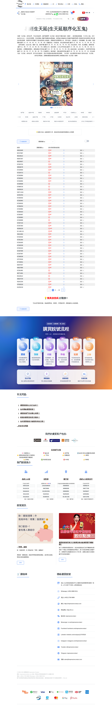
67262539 (20, 245)
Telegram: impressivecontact (69, 653)
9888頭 (65, 112)
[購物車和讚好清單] (72, 13)
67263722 (20, 164)
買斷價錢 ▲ (40, 147)
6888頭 (93, 117)
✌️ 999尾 (86, 459)
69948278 (20, 167)
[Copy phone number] (64, 150)
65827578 (20, 279)
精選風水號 (51, 121)
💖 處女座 (46, 453)
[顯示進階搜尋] (73, 19)
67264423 (20, 211)
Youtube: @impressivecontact (69, 647)
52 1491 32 (20, 231)
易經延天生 (24, 121)
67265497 (20, 214)
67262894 (20, 175)
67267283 (20, 225)
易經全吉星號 (61, 121)
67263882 (20, 209)
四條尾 (57, 112)
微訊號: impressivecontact (68, 616)
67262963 (20, 200)
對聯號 (24, 112)
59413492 (20, 234)
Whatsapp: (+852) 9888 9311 (69, 591)
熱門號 (39, 112)
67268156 (20, 256)
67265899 (20, 220)
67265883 (20, 217)
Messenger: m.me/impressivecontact (71, 622)
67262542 (20, 198)
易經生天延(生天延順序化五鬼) (28, 13)
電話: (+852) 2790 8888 (68, 597)
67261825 (20, 242)
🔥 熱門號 (66, 453)
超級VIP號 (48, 112)
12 (59, 290)
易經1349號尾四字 (85, 121)
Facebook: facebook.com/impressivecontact (73, 628)
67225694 (20, 170)
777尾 (27, 117)
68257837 (20, 265)
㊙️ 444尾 (66, 459)
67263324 (20, 248)
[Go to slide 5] (59, 107)
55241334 (20, 281)
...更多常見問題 (22, 426)
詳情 (20, 562)
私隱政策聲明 (58, 678)
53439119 (20, 189)
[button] (68, 18)
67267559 (20, 251)
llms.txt (65, 678)
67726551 (20, 262)
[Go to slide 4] (57, 107)
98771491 (20, 273)
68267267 (20, 158)
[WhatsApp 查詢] (54, 14)
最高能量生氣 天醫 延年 (37, 121)
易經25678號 (72, 121)
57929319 (20, 284)
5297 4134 (20, 192)
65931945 (20, 150)
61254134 (20, 287)
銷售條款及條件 (49, 678)
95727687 (20, 153)
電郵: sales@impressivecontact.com (71, 659)
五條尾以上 (90, 112)
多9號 (59, 117)
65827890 (20, 267)
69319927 (20, 161)
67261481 (20, 270)
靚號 (18, 147)
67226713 (20, 172)
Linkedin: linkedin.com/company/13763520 (73, 634)
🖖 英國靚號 (66, 455)
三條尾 (84, 117)
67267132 (20, 223)
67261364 (20, 239)
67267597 (20, 253)
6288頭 (43, 117)
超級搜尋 (73, 112)
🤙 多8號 (26, 459)
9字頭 (81, 112)
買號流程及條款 (40, 678)
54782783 (20, 195)
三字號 (34, 117)
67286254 (20, 206)
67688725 (20, 186)
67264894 (20, 181)
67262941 (20, 178)
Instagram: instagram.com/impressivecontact (74, 641)
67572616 (20, 259)
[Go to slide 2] (53, 107)
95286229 (20, 228)
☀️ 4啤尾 (86, 455)
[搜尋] (79, 19)
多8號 (77, 117)
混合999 (51, 117)
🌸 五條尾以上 (26, 453)
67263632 (20, 203)
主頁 (19, 13)
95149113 (20, 276)
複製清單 (24, 141)
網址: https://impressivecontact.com (71, 603)
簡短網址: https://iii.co (67, 610)
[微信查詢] (57, 14)
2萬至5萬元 (68, 117)
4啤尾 (31, 112)
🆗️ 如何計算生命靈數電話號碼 (86, 453)
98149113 (20, 156)
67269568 (20, 184)
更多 (81, 150)
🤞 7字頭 (46, 455)
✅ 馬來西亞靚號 (46, 459)
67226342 (20, 237)
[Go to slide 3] (55, 107)
